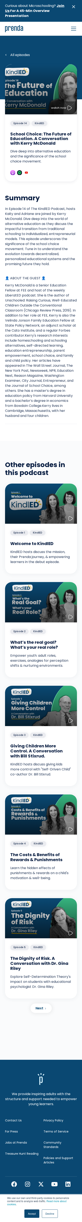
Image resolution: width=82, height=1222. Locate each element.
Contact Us (13, 1120)
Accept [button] (32, 1213)
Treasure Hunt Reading (21, 1154)
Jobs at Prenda (16, 1142)
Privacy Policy (53, 1120)
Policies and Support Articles (58, 1160)
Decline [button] (49, 1213)
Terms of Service (56, 1131)
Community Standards (52, 1144)
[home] (14, 28)
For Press (11, 1131)
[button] (73, 29)
